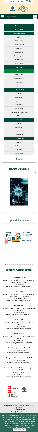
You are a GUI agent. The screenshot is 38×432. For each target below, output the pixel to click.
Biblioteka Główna (19, 33)
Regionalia (19, 48)
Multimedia (19, 59)
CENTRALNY (19, 30)
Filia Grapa (19, 67)
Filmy (19, 116)
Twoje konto (19, 26)
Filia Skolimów (19, 90)
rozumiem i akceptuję (19, 430)
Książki (19, 37)
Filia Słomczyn (19, 138)
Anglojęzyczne (19, 44)
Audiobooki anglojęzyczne (19, 56)
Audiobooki (19, 52)
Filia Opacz (19, 120)
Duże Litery (19, 41)
